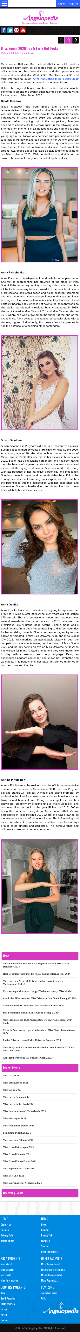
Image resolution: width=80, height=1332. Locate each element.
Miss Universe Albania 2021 (18, 1139)
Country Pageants (13, 1287)
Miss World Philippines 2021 (18, 1125)
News (44, 1219)
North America (8, 1304)
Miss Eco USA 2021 (13, 1175)
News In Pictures (49, 1251)
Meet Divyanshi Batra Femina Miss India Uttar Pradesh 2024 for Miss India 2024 (38, 1049)
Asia (3, 1293)
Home (4, 1219)
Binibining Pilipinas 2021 (17, 1132)
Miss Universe (8, 1269)
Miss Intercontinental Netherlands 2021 (24, 1111)
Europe (4, 1309)
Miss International (9, 1280)
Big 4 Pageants (10, 1258)
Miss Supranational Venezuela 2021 (22, 1182)
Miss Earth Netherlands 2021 (19, 1104)
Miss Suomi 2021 (12, 1089)
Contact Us (6, 1224)
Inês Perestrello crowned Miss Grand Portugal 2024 (31, 1012)
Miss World (6, 1264)
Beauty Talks (47, 1235)
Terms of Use (7, 1241)
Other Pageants (51, 1258)
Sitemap (5, 1230)
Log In (61, 3)
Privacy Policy (7, 1235)
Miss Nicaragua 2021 (14, 1118)
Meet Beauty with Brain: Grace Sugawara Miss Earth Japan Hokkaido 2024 (36, 965)
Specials (45, 1246)
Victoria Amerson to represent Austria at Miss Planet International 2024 (39, 1032)
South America (8, 1298)
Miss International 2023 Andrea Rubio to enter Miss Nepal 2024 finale (37, 1021)
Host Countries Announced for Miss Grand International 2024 (36, 973)
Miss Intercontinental (51, 1275)
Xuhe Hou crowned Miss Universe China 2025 (28, 1057)
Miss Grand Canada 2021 (17, 1154)
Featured (45, 1241)
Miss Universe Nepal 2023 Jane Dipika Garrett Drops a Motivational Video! (33, 982)
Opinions (45, 1230)
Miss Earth (6, 1275)
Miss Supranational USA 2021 (19, 1168)
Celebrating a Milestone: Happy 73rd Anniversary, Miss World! (37, 991)
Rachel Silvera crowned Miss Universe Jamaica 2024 (32, 1040)
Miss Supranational (50, 1264)
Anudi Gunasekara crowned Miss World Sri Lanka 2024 (33, 1005)
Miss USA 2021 (11, 1075)
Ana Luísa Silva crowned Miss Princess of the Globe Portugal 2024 (39, 998)
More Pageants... (49, 1280)
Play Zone (47, 1287)
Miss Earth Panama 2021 (17, 1096)
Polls (43, 1298)
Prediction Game (49, 1293)
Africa (4, 1315)
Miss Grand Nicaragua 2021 (18, 1147)
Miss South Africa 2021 (15, 1082)
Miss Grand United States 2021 (20, 1161)
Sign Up (73, 3)
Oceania (5, 1320)
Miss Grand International (53, 1269)
